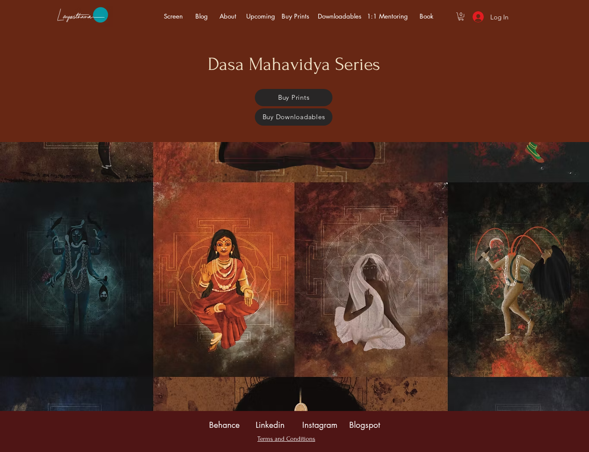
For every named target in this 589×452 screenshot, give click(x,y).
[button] (461, 16)
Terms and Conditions (286, 439)
